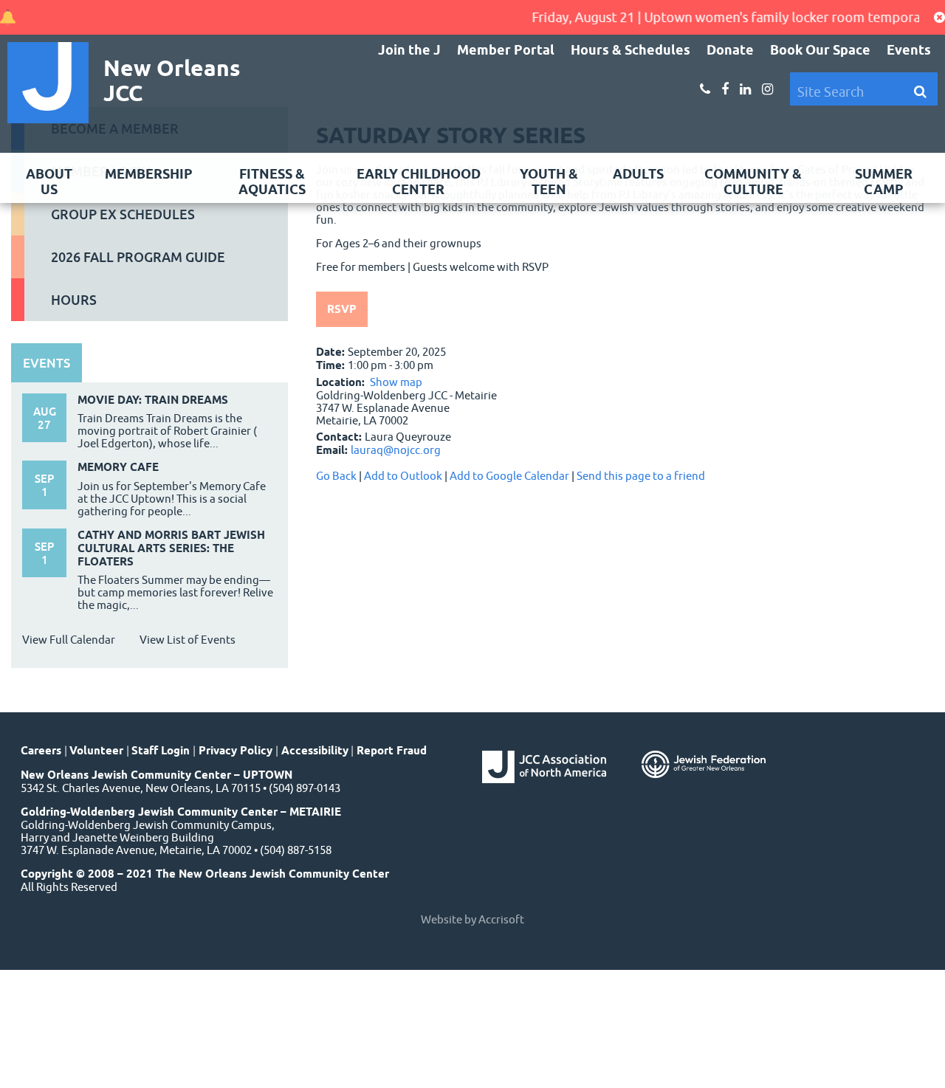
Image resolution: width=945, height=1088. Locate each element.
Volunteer (96, 750)
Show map (396, 382)
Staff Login (160, 750)
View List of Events (188, 639)
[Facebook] (725, 89)
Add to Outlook (403, 475)
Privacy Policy (235, 750)
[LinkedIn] (745, 89)
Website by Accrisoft (472, 919)
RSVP (342, 309)
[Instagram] (767, 89)
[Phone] (705, 89)
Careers (41, 750)
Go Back (336, 475)
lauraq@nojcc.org (396, 450)
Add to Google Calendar (509, 475)
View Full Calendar (68, 639)
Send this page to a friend (641, 475)
